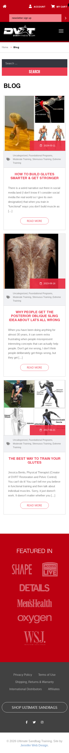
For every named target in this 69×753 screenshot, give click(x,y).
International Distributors (25, 689)
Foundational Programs (40, 155)
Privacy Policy (22, 675)
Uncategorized (20, 155)
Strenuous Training (42, 159)
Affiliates (54, 689)
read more (34, 221)
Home (5, 47)
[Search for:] (34, 63)
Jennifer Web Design (34, 745)
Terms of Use (47, 675)
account (39, 6)
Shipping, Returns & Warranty (34, 682)
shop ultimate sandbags (34, 707)
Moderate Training (22, 159)
